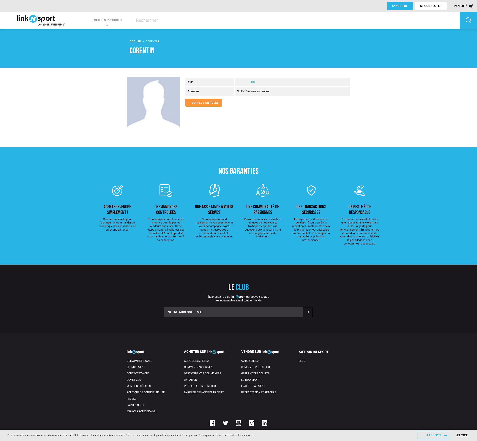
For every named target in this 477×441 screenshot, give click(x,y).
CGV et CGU (134, 379)
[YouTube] (238, 423)
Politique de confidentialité (146, 392)
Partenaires (135, 405)
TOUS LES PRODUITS (107, 20)
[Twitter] (225, 423)
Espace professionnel (142, 411)
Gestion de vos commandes (202, 373)
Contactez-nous (138, 373)
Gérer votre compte (255, 373)
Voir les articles (205, 102)
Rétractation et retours (258, 392)
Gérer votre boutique (256, 367)
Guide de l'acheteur (197, 360)
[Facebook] (212, 423)
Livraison (190, 379)
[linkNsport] (41, 20)
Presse (131, 398)
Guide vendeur (250, 360)
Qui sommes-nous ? (139, 360)
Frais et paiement (253, 386)
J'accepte (434, 435)
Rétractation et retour (200, 386)
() (253, 82)
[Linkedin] (264, 423)
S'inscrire (400, 6)
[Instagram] (251, 423)
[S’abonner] (308, 312)
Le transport (250, 379)
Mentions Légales (139, 386)
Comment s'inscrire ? (198, 367)
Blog (302, 360)
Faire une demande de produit (204, 392)
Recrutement (136, 367)
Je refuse (461, 435)
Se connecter (431, 6)
